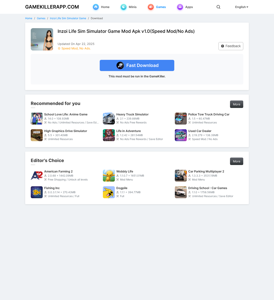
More (236, 104)
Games (41, 18)
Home (28, 18)
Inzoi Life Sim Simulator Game (68, 18)
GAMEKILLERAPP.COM (52, 7)
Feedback (233, 46)
